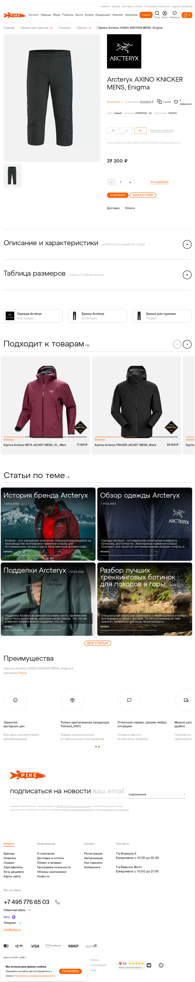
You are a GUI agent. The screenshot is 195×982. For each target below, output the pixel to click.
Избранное (92, 867)
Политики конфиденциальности (77, 810)
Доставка (113, 208)
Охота (79, 14)
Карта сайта (12, 876)
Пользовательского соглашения (112, 810)
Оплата (130, 208)
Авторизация (93, 858)
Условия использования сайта (98, 965)
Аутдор (89, 14)
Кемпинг (118, 14)
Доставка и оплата (132, 7)
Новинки (105, 7)
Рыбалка (67, 14)
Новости (43, 876)
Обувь (56, 14)
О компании (45, 853)
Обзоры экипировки (51, 871)
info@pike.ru (12, 930)
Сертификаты (13, 867)
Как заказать (93, 862)
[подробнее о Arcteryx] (124, 51)
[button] (187, 344)
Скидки (146, 14)
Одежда (46, 14)
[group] (52, 98)
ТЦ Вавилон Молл (129, 867)
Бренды (116, 7)
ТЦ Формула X (126, 853)
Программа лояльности (157, 7)
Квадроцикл (103, 14)
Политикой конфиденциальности (34, 975)
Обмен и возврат (49, 862)
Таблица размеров (161, 130)
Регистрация (93, 853)
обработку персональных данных (73, 806)
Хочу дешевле (159, 181)
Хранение (131, 14)
